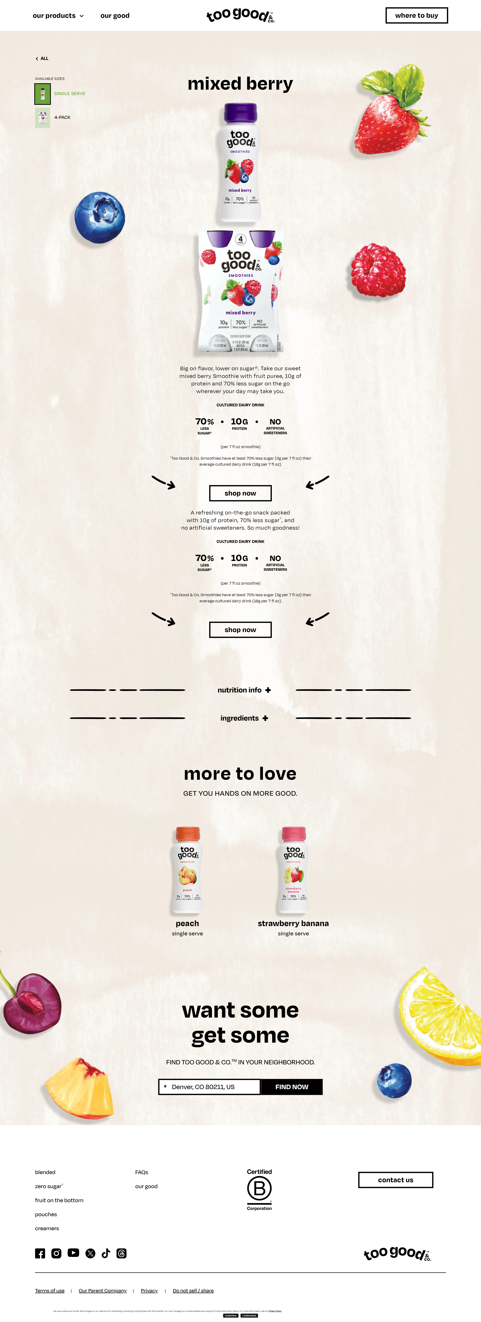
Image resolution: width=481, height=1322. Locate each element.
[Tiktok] (106, 1253)
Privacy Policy (275, 1311)
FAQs (141, 1172)
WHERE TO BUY (416, 15)
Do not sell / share (193, 1290)
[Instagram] (56, 1253)
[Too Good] (397, 1254)
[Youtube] (73, 1252)
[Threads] (121, 1253)
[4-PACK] (42, 118)
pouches (46, 1214)
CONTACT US (396, 1180)
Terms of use (50, 1290)
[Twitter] (90, 1253)
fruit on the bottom (59, 1200)
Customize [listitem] (230, 1315)
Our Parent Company (103, 1290)
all (44, 58)
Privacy (149, 1290)
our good (115, 16)
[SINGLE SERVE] (42, 94)
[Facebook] (40, 1253)
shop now (240, 493)
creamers (47, 1228)
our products (55, 16)
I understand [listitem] (249, 1315)
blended (45, 1172)
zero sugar (49, 1186)
